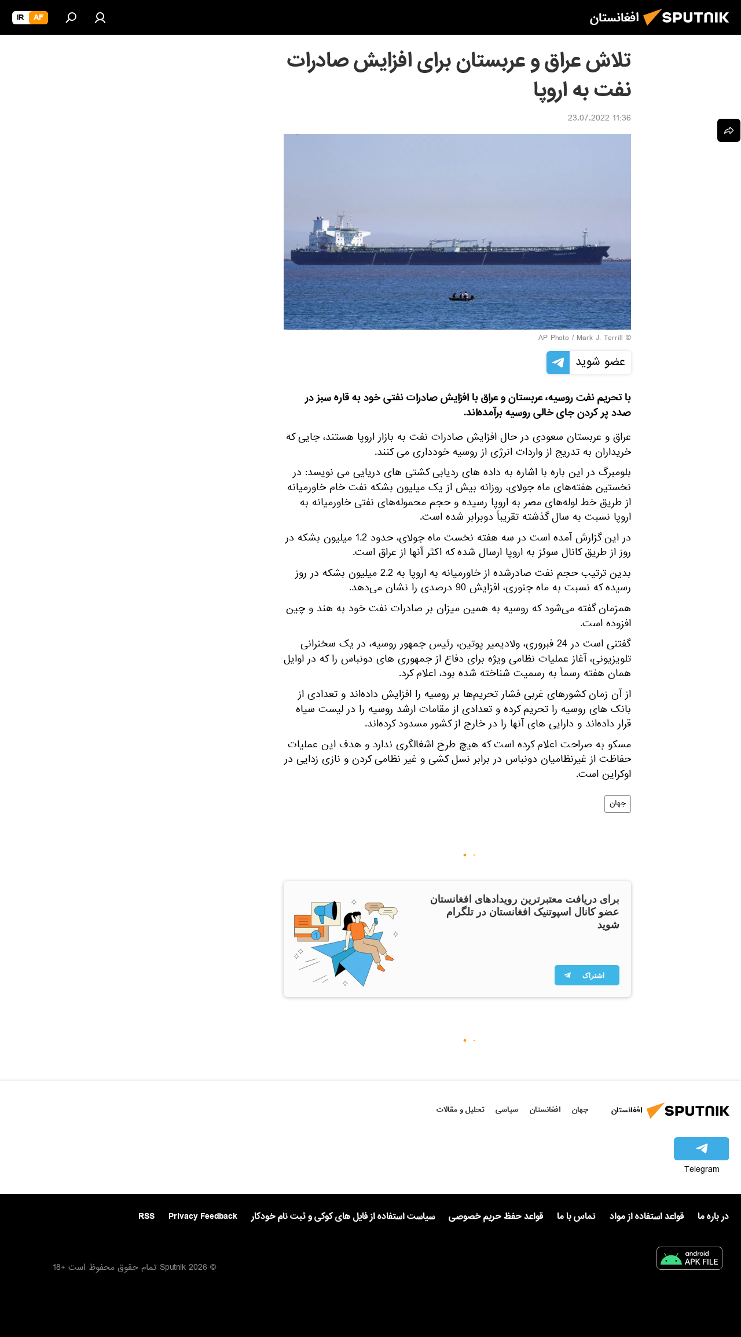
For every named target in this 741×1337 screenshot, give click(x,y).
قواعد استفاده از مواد (647, 1216)
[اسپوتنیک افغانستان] (689, 29)
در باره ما (713, 1216)
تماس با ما (576, 1216)
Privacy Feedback (202, 1216)
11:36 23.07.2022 (599, 119)
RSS (146, 1216)
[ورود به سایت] (100, 17)
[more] (728, 130)
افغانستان (545, 1109)
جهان (618, 804)
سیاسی (507, 1109)
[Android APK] (689, 1260)
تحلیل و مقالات (460, 1109)
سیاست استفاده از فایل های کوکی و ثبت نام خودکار (343, 1216)
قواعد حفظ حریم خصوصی (496, 1216)
